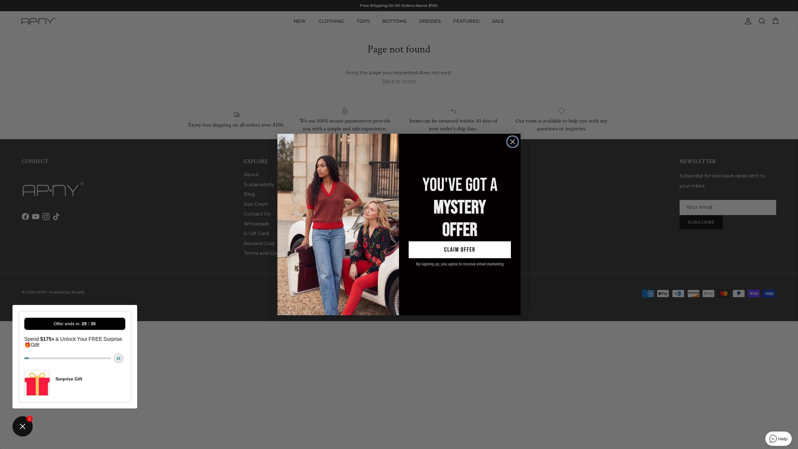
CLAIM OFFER (459, 249)
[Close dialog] (512, 141)
